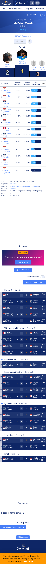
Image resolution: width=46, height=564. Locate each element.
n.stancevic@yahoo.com (30, 186)
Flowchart (24, 270)
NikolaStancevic (7, 65)
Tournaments (15, 8)
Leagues (29, 8)
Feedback (24, 537)
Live (3, 8)
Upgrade (40, 8)
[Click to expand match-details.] (21, 295)
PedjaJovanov (42, 68)
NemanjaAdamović (22, 62)
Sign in (22, 3)
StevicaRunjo (33, 68)
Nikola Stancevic (16, 186)
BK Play (23, 29)
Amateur (13, 188)
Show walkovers (33, 276)
